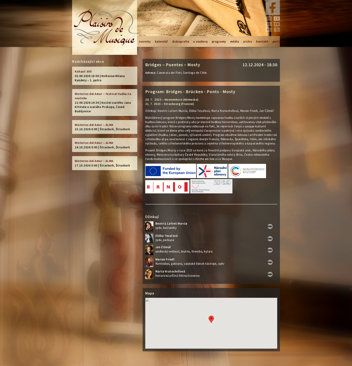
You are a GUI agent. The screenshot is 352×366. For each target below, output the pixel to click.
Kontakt (262, 41)
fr (277, 24)
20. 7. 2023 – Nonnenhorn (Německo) (172, 99)
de (269, 24)
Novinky (145, 41)
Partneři (279, 41)
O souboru (200, 41)
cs (277, 18)
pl (269, 30)
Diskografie (180, 41)
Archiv (247, 41)
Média (234, 41)
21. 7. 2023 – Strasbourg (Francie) (169, 104)
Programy (219, 41)
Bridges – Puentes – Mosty (172, 64)
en (269, 18)
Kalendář (161, 41)
